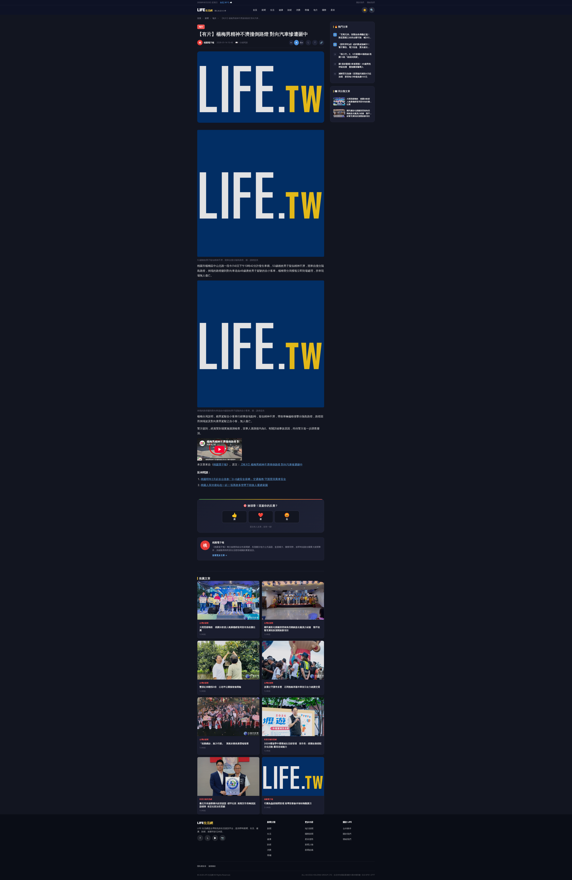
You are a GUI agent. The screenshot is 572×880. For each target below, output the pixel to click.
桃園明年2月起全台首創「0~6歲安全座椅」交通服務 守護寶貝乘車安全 (243, 479)
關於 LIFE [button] (347, 822)
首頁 (255, 10)
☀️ (364, 10)
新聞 (264, 10)
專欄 (307, 10)
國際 (324, 10)
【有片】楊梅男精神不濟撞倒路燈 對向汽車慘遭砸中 (271, 464)
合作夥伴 (347, 828)
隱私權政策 (201, 866)
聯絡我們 (371, 2)
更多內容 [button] (309, 822)
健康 (281, 10)
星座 (333, 10)
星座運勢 (309, 839)
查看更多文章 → (219, 555)
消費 (298, 10)
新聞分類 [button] (271, 822)
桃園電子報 (220, 464)
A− (291, 43)
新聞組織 (309, 850)
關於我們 (360, 2)
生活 (272, 10)
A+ (301, 42)
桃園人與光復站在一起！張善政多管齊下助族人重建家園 (234, 485)
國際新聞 (309, 833)
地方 (315, 10)
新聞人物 (309, 844)
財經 (289, 10)
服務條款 (212, 866)
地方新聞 (309, 828)
